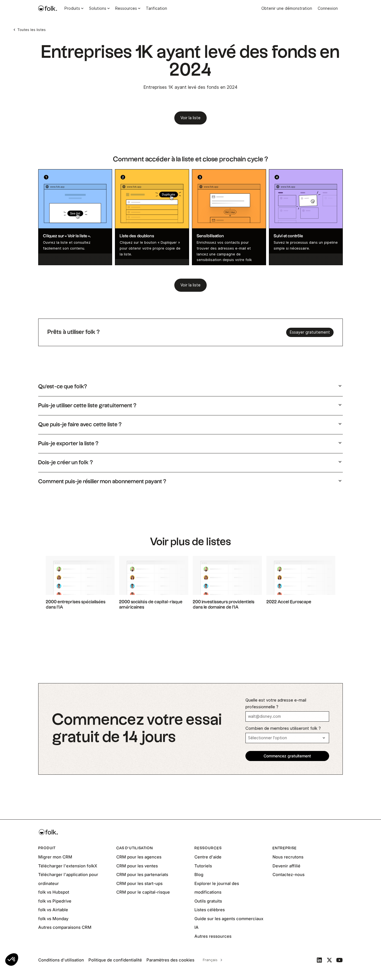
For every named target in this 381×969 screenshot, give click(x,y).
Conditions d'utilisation (61, 960)
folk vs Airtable (53, 909)
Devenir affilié (286, 865)
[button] (11, 959)
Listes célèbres (209, 909)
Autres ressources (213, 936)
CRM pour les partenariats (142, 874)
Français (210, 960)
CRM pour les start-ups (139, 883)
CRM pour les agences (138, 857)
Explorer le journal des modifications (216, 888)
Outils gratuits (208, 901)
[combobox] (211, 960)
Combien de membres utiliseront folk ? (283, 728)
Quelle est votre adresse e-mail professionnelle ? (275, 703)
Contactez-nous (289, 874)
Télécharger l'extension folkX (67, 865)
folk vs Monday (53, 918)
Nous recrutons (288, 857)
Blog (198, 874)
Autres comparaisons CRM (64, 927)
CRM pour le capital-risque (143, 892)
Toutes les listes (31, 29)
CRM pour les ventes (137, 865)
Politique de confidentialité (115, 960)
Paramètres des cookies (170, 960)
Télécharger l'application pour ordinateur (68, 879)
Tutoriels (203, 865)
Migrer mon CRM (55, 857)
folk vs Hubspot (53, 892)
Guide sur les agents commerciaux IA (228, 923)
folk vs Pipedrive (54, 901)
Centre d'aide (207, 857)
